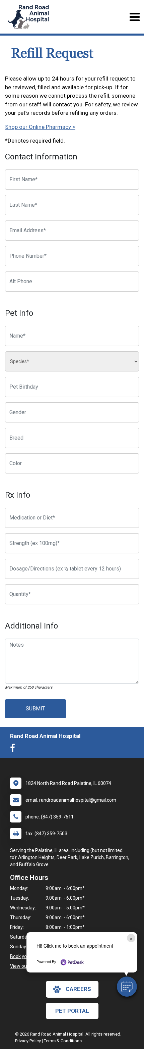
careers (78, 989)
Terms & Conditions (63, 1040)
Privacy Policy (28, 1040)
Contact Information (41, 156)
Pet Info (19, 313)
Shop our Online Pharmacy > (40, 126)
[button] (127, 987)
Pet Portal (72, 1010)
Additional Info (31, 626)
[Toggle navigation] (134, 17)
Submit (35, 708)
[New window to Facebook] (14, 749)
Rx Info (17, 495)
